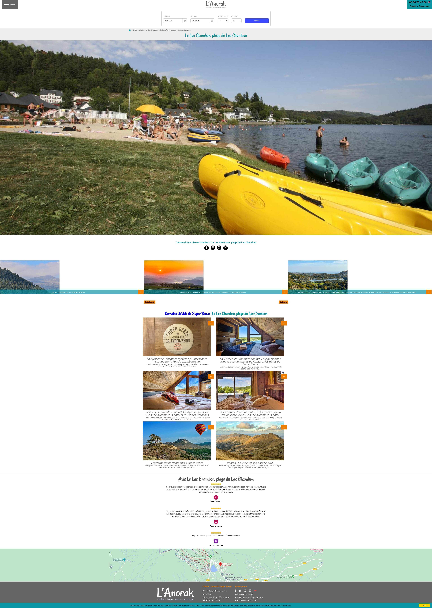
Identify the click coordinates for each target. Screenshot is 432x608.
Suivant (283, 302)
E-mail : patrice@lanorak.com (249, 597)
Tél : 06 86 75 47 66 (244, 594)
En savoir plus (286, 605)
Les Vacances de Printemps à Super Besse (177, 463)
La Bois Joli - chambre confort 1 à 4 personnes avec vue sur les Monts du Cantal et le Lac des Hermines (177, 413)
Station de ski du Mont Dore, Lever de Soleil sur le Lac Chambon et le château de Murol (213, 292)
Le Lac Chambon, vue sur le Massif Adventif (68, 292)
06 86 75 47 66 (418, 2)
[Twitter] (241, 590)
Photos (134, 30)
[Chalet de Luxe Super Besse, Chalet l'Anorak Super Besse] (130, 30)
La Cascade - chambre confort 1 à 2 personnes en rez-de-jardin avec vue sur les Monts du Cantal (250, 413)
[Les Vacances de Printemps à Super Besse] (211, 427)
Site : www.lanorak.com (246, 600)
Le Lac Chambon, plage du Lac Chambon (175, 30)
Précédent (149, 302)
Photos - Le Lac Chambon (148, 30)
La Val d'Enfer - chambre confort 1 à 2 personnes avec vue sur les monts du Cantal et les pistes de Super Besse (250, 361)
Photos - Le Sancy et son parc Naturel (250, 463)
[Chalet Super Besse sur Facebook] (237, 590)
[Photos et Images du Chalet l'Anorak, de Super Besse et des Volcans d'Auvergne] (175, 594)
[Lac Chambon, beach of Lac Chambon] (429, 2)
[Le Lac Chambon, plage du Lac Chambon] (216, 4)
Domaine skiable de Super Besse (187, 313)
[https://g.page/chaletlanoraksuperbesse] (246, 590)
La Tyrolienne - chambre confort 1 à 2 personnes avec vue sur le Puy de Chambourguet (177, 360)
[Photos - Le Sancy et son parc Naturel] (284, 427)
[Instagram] (251, 590)
